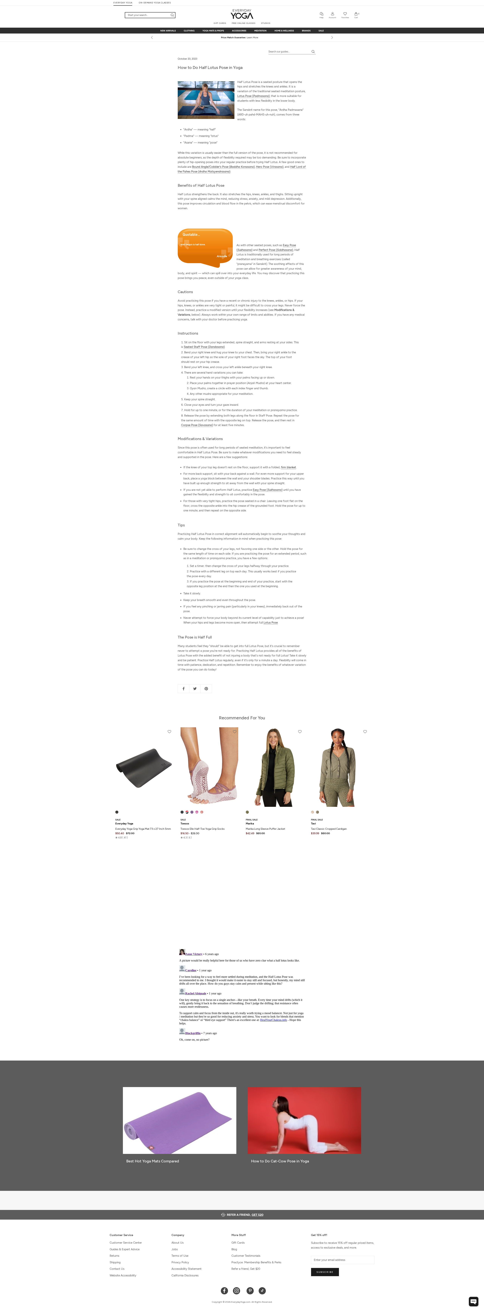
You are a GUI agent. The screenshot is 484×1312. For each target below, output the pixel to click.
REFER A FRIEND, (245, 1215)
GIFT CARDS (220, 23)
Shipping (115, 1262)
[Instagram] (237, 1290)
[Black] (116, 812)
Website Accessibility (123, 1275)
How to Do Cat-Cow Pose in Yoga (280, 1161)
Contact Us (117, 1269)
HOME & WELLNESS (284, 31)
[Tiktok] (262, 1290)
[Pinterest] (250, 1290)
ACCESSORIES (239, 31)
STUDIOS (265, 23)
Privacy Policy (180, 1262)
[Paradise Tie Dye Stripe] (196, 812)
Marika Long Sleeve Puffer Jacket (265, 828)
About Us (177, 1242)
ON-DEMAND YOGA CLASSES (155, 3)
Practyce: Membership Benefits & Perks (256, 1262)
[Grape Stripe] (191, 812)
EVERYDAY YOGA (122, 3)
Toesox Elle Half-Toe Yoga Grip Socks (203, 828)
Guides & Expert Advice (125, 1249)
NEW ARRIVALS (168, 31)
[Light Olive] (317, 812)
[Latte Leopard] (312, 812)
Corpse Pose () (197, 425)
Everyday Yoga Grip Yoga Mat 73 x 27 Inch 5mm (143, 828)
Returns (114, 1255)
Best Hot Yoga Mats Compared (152, 1161)
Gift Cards (238, 1242)
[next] (332, 37)
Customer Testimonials (245, 1255)
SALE (321, 31)
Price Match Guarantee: (242, 37)
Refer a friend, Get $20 (245, 1269)
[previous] (152, 37)
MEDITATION (260, 31)
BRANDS (306, 31)
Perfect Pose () (276, 250)
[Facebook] (224, 1290)
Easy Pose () (267, 490)
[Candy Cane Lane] (186, 812)
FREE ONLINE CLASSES (243, 23)
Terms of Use (179, 1255)
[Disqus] (242, 896)
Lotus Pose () (253, 96)
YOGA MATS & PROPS (213, 31)
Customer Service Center (126, 1242)
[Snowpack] (182, 812)
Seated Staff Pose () (204, 347)
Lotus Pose (271, 622)
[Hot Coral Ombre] (201, 812)
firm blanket (288, 467)
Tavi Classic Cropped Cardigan (329, 828)
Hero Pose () (269, 167)
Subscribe (325, 1272)
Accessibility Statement (186, 1269)
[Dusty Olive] (247, 812)
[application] (473, 1301)
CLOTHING (189, 31)
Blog (234, 1249)
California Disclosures (185, 1275)
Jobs (174, 1249)
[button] (121, 837)
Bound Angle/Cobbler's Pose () (223, 167)
